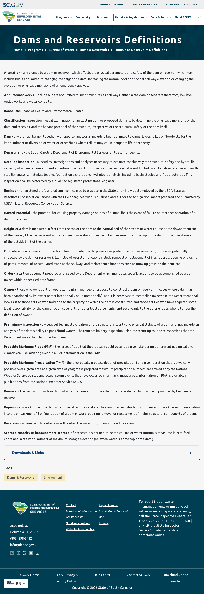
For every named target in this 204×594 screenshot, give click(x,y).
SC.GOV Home (28, 575)
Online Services (144, 4)
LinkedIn (24, 553)
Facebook (12, 553)
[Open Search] (200, 17)
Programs (62, 17)
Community (83, 17)
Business (103, 17)
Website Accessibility (80, 529)
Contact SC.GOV (138, 575)
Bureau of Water (61, 50)
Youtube (37, 553)
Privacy (104, 523)
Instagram (18, 553)
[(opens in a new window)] (13, 4)
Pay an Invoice (108, 505)
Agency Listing (111, 4)
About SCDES (182, 17)
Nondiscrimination (78, 523)
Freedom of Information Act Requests (81, 514)
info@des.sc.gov (22, 545)
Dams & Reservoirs (94, 50)
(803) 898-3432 (21, 538)
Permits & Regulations (129, 17)
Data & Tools (159, 17)
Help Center (102, 575)
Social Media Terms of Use (113, 514)
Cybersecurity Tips (182, 4)
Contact (71, 505)
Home (18, 50)
